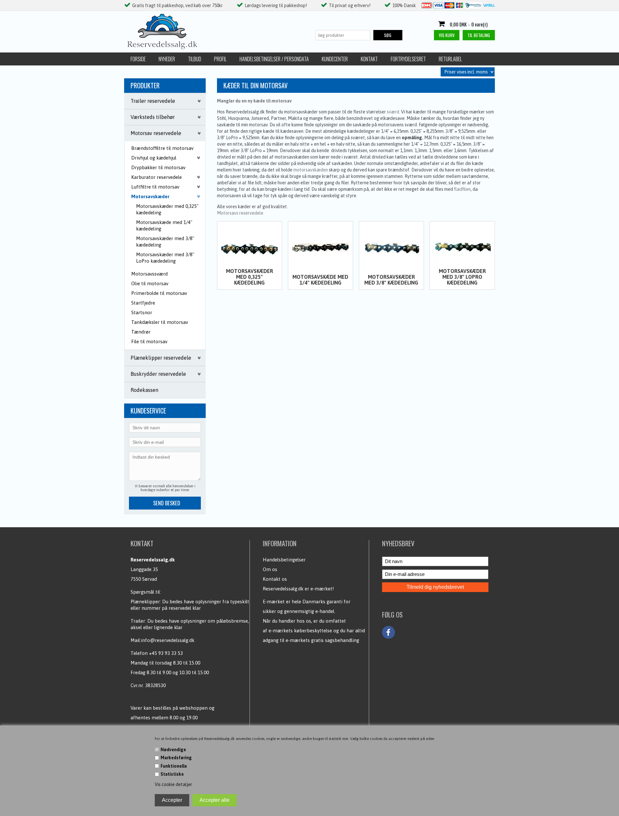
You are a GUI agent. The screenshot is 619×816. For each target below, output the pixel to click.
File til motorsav (149, 341)
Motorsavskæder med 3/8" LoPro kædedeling (165, 258)
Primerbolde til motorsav (159, 293)
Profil (220, 59)
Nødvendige (173, 749)
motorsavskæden (310, 169)
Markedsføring (176, 757)
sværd (393, 111)
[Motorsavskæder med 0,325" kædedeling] (249, 247)
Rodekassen (144, 390)
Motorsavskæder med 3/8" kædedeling (165, 242)
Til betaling (478, 35)
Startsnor (141, 312)
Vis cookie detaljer (173, 784)
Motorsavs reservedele (240, 213)
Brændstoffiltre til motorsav (162, 148)
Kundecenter (335, 59)
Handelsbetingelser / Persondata (274, 59)
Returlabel (450, 59)
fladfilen (462, 189)
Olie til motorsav (149, 283)
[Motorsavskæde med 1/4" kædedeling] (320, 247)
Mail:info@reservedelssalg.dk (162, 640)
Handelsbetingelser (284, 559)
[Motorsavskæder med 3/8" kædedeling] (391, 247)
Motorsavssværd (149, 274)
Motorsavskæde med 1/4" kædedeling (164, 225)
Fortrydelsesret (408, 59)
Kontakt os (275, 579)
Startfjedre (143, 303)
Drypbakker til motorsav (158, 167)
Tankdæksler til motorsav (159, 322)
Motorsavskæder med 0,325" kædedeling (167, 209)
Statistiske (172, 774)
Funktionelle (174, 766)
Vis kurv (447, 35)
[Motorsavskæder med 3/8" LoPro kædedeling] (462, 247)
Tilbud (194, 59)
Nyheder (167, 59)
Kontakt (369, 59)
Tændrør (141, 332)
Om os (270, 569)
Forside (138, 59)
